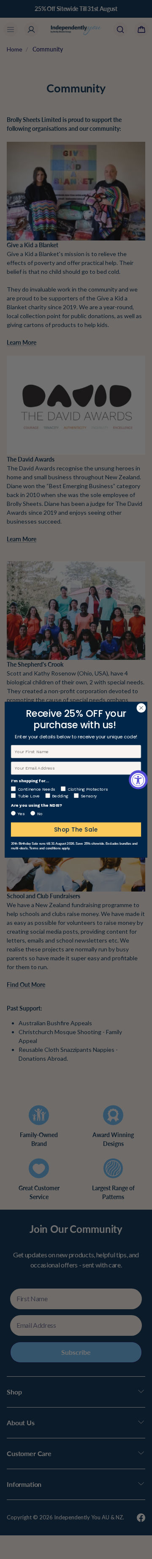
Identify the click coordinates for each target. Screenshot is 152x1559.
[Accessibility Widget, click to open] (138, 779)
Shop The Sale (76, 829)
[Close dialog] (141, 708)
